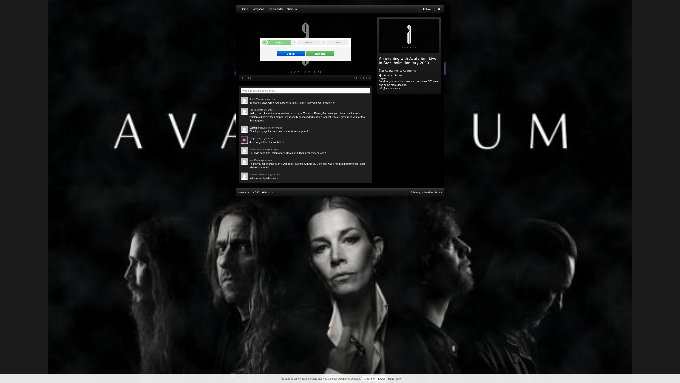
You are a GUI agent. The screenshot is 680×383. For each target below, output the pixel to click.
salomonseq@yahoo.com (264, 178)
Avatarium (245, 192)
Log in (291, 53)
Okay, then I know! (374, 378)
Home (244, 9)
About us (292, 9)
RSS (257, 192)
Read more (394, 378)
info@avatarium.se (389, 88)
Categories (257, 9)
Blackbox (268, 192)
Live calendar (275, 9)
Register (320, 53)
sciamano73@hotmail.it (285, 153)
